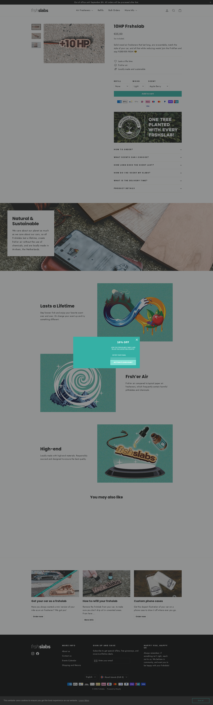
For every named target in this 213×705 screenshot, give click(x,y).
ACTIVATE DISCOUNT (123, 362)
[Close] (137, 340)
